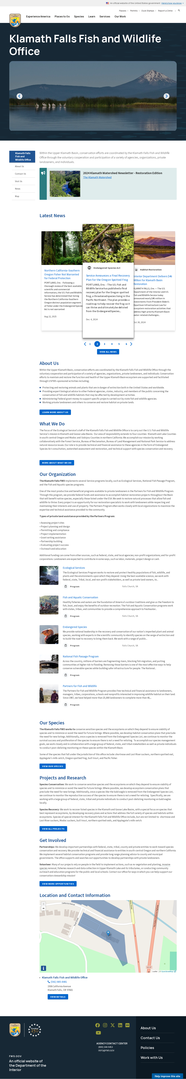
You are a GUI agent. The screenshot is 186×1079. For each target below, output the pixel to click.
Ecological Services (74, 567)
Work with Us (152, 1057)
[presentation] (85, 344)
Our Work (120, 16)
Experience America (38, 16)
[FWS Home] (15, 21)
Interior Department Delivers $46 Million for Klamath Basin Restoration (152, 280)
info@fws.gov (106, 1050)
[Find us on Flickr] (128, 1025)
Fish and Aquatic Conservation (80, 597)
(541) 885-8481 (59, 981)
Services (105, 16)
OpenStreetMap (167, 971)
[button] (108, 933)
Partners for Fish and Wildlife (80, 686)
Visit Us (18, 181)
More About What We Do (56, 462)
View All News (108, 351)
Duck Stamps (148, 10)
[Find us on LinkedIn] (121, 1025)
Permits (134, 10)
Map (17, 196)
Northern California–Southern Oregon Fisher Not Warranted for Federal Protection (62, 274)
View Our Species (52, 766)
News (17, 188)
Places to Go (62, 16)
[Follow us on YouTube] (99, 1033)
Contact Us (20, 173)
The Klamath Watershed (97, 177)
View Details (58, 996)
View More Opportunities (58, 883)
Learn (91, 16)
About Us (19, 166)
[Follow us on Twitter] (113, 1025)
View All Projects (53, 828)
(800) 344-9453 (105, 1046)
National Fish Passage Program (81, 656)
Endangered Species (75, 627)
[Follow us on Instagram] (106, 1025)
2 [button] (97, 344)
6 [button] (126, 344)
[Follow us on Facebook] (98, 1025)
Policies (147, 1047)
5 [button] (119, 344)
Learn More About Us (55, 412)
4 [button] (111, 344)
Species (79, 16)
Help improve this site (167, 1076)
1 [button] (90, 344)
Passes (122, 10)
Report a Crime (165, 10)
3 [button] (104, 344)
